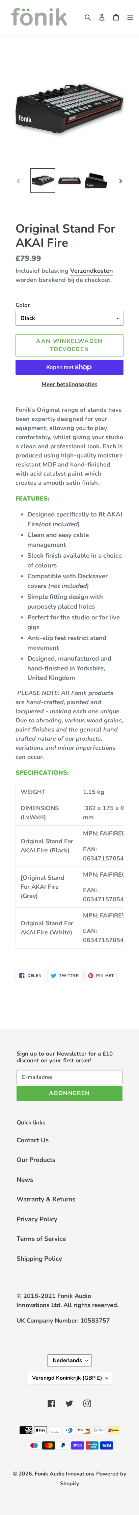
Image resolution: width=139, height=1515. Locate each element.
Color (23, 305)
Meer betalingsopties (69, 384)
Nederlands (67, 1360)
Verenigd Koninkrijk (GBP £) (67, 1378)
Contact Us (33, 1140)
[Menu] (130, 16)
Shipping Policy (39, 1258)
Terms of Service (41, 1238)
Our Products (36, 1159)
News (25, 1179)
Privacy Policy (37, 1219)
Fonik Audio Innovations (64, 1474)
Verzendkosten (91, 271)
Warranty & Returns (46, 1199)
